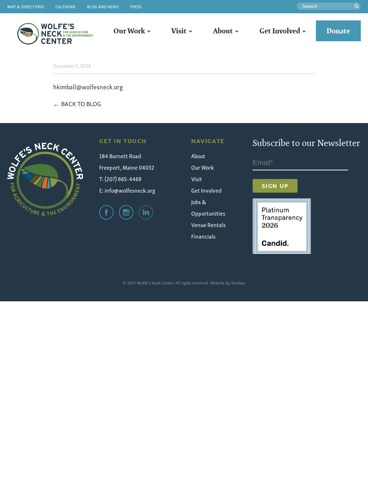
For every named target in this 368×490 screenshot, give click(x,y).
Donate (338, 31)
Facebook (106, 212)
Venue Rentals (208, 224)
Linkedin (146, 212)
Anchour (238, 282)
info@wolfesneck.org (130, 190)
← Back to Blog (77, 103)
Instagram (126, 212)
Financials (203, 236)
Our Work (129, 31)
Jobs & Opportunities (208, 207)
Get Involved (279, 31)
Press (136, 6)
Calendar (65, 6)
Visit (179, 31)
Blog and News (103, 6)
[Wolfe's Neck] (45, 179)
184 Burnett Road (120, 155)
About (223, 31)
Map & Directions (25, 6)
